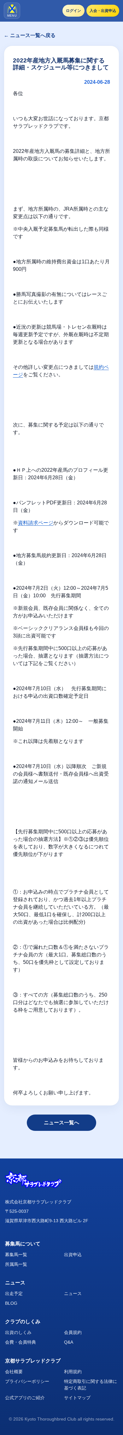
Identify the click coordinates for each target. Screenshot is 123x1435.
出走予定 (14, 1293)
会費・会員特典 (20, 1342)
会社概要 (14, 1371)
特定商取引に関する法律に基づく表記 (90, 1384)
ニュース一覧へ (61, 1122)
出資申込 (73, 1254)
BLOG (11, 1303)
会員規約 (73, 1332)
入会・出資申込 (103, 11)
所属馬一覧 (16, 1264)
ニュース (73, 1293)
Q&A (68, 1342)
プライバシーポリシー (27, 1381)
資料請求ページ (35, 522)
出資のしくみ (18, 1332)
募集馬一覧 (16, 1254)
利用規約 (73, 1371)
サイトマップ (77, 1397)
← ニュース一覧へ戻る (30, 35)
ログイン (73, 11)
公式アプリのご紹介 (25, 1397)
